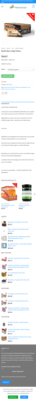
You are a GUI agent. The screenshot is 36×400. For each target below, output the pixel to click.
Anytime (6, 87)
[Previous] (1, 197)
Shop (8, 48)
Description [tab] (5, 103)
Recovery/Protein (10, 89)
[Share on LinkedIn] (6, 93)
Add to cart (8, 76)
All (13, 48)
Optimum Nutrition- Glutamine (24, 206)
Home (3, 48)
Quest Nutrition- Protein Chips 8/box (8, 206)
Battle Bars (19, 48)
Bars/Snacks (12, 87)
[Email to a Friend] (2, 93)
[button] (2, 6)
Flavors (3, 69)
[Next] (35, 197)
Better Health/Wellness (22, 87)
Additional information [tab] (9, 107)
